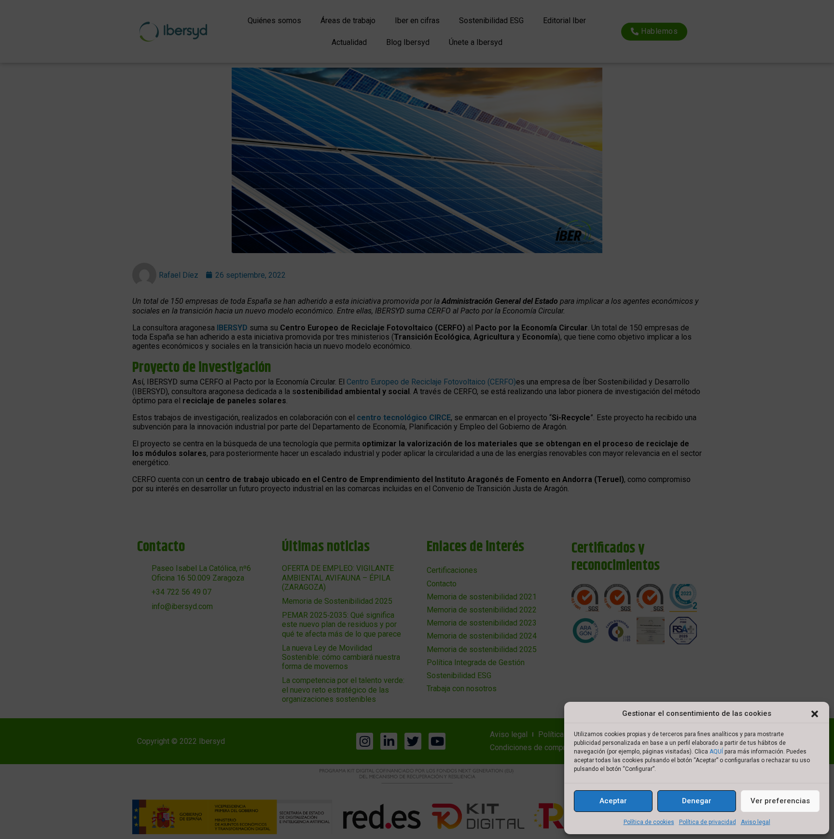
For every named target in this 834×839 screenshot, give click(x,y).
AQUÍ (716, 751)
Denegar (696, 800)
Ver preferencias (780, 800)
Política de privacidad (707, 822)
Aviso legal (755, 822)
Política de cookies (649, 822)
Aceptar (613, 800)
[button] (815, 714)
